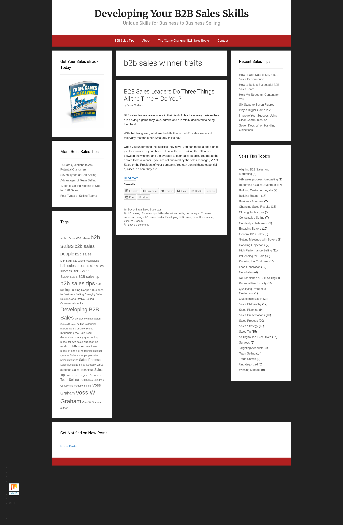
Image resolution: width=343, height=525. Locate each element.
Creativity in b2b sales (253, 223)
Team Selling (69, 379)
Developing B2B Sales (178, 217)
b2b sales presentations (86, 260)
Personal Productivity (253, 283)
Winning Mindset (249, 369)
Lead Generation (249, 267)
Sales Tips (72, 375)
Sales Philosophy (250, 304)
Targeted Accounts (90, 375)
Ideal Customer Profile (81, 328)
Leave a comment (138, 224)
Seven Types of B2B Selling (78, 174)
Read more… (132, 178)
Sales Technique (82, 369)
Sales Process (90, 360)
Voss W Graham (133, 220)
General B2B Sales (251, 234)
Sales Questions (69, 364)
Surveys (244, 342)
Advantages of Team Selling (78, 180)
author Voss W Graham (75, 238)
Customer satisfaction (72, 303)
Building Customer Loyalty (256, 190)
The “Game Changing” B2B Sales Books (184, 40)
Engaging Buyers (250, 228)
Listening (79, 337)
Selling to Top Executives (255, 337)
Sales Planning (248, 309)
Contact (223, 40)
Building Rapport (80, 289)
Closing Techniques (251, 212)
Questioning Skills (250, 298)
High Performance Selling (255, 250)
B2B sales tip (88, 277)
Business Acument (251, 201)
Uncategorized (248, 364)
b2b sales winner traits (171, 213)
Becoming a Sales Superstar (144, 209)
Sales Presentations (252, 315)
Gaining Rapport (68, 324)
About (146, 40)
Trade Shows (247, 358)
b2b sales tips (149, 213)
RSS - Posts (68, 446)
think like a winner (203, 217)
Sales (73, 355)
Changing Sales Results (254, 206)
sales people (84, 355)
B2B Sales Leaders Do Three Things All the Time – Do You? (169, 95)
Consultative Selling (81, 298)
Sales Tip (245, 331)
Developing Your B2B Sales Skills (171, 13)
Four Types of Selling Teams (78, 195)
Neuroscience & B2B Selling (257, 278)
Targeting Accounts (251, 348)
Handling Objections (252, 245)
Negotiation (246, 272)
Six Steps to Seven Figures (256, 104)
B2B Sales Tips (124, 40)
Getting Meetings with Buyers (258, 239)
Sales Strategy (87, 364)
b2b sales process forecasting (258, 179)
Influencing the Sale (72, 332)
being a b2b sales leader (150, 217)
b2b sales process (74, 266)
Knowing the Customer (254, 261)
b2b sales (133, 213)
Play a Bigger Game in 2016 (257, 110)
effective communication (88, 318)
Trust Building (86, 380)
